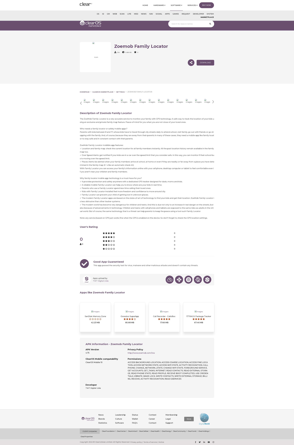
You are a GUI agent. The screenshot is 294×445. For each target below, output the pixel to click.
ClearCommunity (179, 431)
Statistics (102, 423)
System (210, 14)
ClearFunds (192, 431)
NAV (151, 14)
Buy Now (206, 5)
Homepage (84, 92)
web (115, 14)
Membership (171, 415)
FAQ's (134, 423)
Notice (161, 442)
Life (129, 14)
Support (169, 423)
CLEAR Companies (90, 431)
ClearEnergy (166, 431)
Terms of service (150, 442)
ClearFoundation (108, 431)
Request (186, 14)
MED (136, 14)
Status (135, 415)
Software (119, 423)
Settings (120, 92)
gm (108, 14)
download (205, 63)
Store (189, 419)
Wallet (135, 419)
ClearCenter (121, 431)
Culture (118, 419)
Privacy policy (136, 442)
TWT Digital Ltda (100, 281)
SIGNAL (159, 14)
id (103, 14)
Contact (152, 423)
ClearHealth (155, 431)
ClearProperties (87, 436)
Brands (101, 419)
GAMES (176, 14)
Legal (168, 419)
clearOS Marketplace (102, 92)
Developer (198, 14)
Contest (152, 415)
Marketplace (207, 17)
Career (152, 419)
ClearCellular (143, 431)
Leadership (120, 415)
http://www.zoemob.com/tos (141, 353)
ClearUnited (132, 431)
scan (122, 14)
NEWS (143, 14)
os (98, 14)
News (101, 415)
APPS (167, 14)
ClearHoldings (203, 431)
